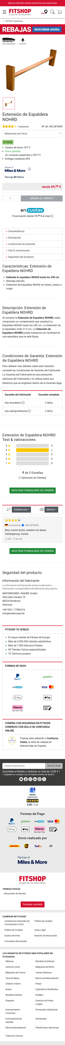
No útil (18, 539)
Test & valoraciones (19, 250)
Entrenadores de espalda (14, 1020)
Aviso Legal (40, 930)
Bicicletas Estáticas (44, 961)
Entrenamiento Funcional (13, 1011)
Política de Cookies (13, 930)
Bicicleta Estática (14, 995)
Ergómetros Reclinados (46, 989)
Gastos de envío (12, 935)
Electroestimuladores (16, 1027)
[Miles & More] (32, 859)
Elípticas (10, 961)
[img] (29, 169)
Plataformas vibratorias (47, 1027)
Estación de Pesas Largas (44, 1002)
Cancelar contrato (32, 904)
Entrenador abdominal (46, 1009)
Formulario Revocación (15, 941)
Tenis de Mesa (12, 978)
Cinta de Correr (13, 967)
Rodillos (39, 995)
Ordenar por (20, 509)
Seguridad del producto (21, 256)
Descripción (14, 237)
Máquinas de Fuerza (15, 972)
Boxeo (9, 989)
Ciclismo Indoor (13, 983)
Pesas (38, 983)
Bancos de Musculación (47, 978)
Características (16, 231)
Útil (9, 539)
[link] (17, 677)
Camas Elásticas (43, 972)
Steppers (10, 1000)
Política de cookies (43, 921)
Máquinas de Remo (44, 967)
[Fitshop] (20, 11)
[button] (9, 103)
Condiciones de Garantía (21, 244)
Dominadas (41, 1018)
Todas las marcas (14, 1036)
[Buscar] (52, 12)
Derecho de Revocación (45, 935)
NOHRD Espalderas (14, 21)
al (15, 893)
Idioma (50, 509)
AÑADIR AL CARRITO (41, 198)
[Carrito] (60, 12)
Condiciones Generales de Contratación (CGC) (17, 923)
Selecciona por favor (15, 133)
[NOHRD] (14, 41)
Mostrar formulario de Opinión (33, 490)
